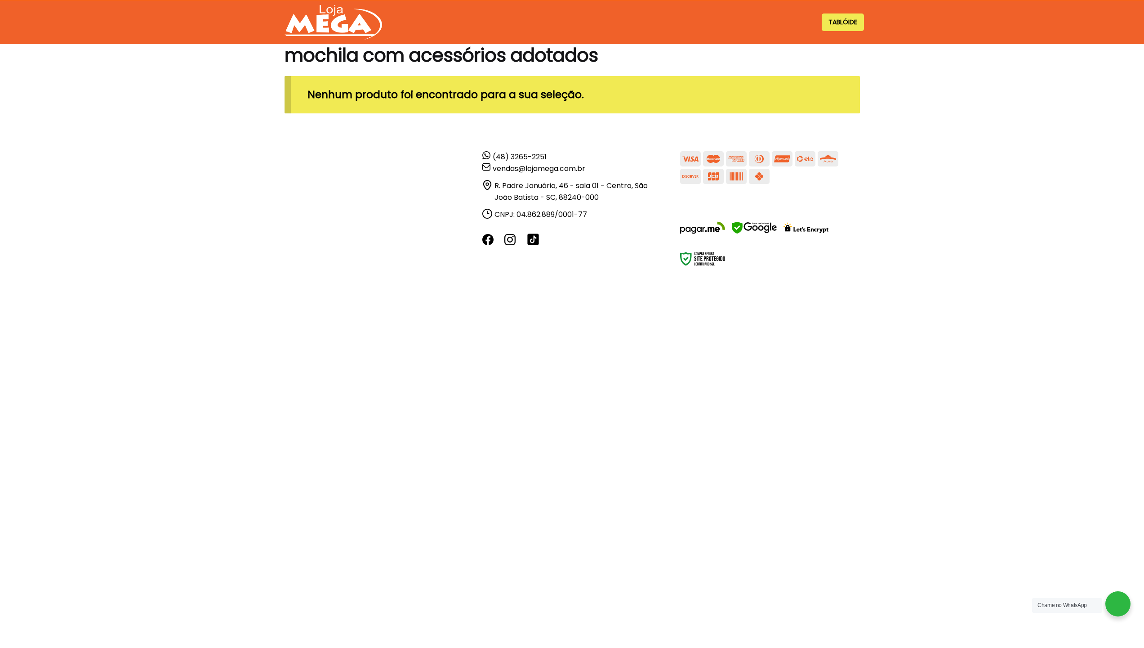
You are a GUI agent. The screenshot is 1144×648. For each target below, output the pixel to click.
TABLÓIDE (842, 22)
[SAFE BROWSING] (931, 421)
